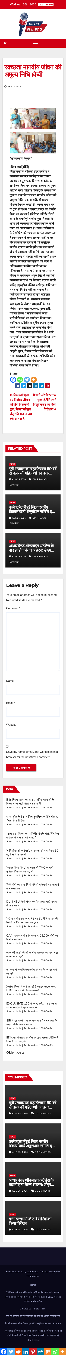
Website (11, 724)
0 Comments (43, 1113)
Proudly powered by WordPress (22, 1271)
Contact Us (25, 1308)
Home (33, 1285)
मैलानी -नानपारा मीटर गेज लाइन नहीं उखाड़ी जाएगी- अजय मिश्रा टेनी (33, 1323)
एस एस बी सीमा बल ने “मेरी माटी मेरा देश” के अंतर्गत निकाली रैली (33, 1316)
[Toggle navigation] (35, 43)
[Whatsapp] (20, 380)
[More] (34, 380)
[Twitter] (27, 380)
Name (10, 680)
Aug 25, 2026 (20, 1113)
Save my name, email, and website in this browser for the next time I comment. (32, 754)
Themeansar (32, 1276)
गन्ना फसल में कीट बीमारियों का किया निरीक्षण (30, 1221)
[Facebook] (13, 380)
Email (10, 702)
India (36, 1308)
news (12, 464)
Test (44, 1308)
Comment (13, 608)
